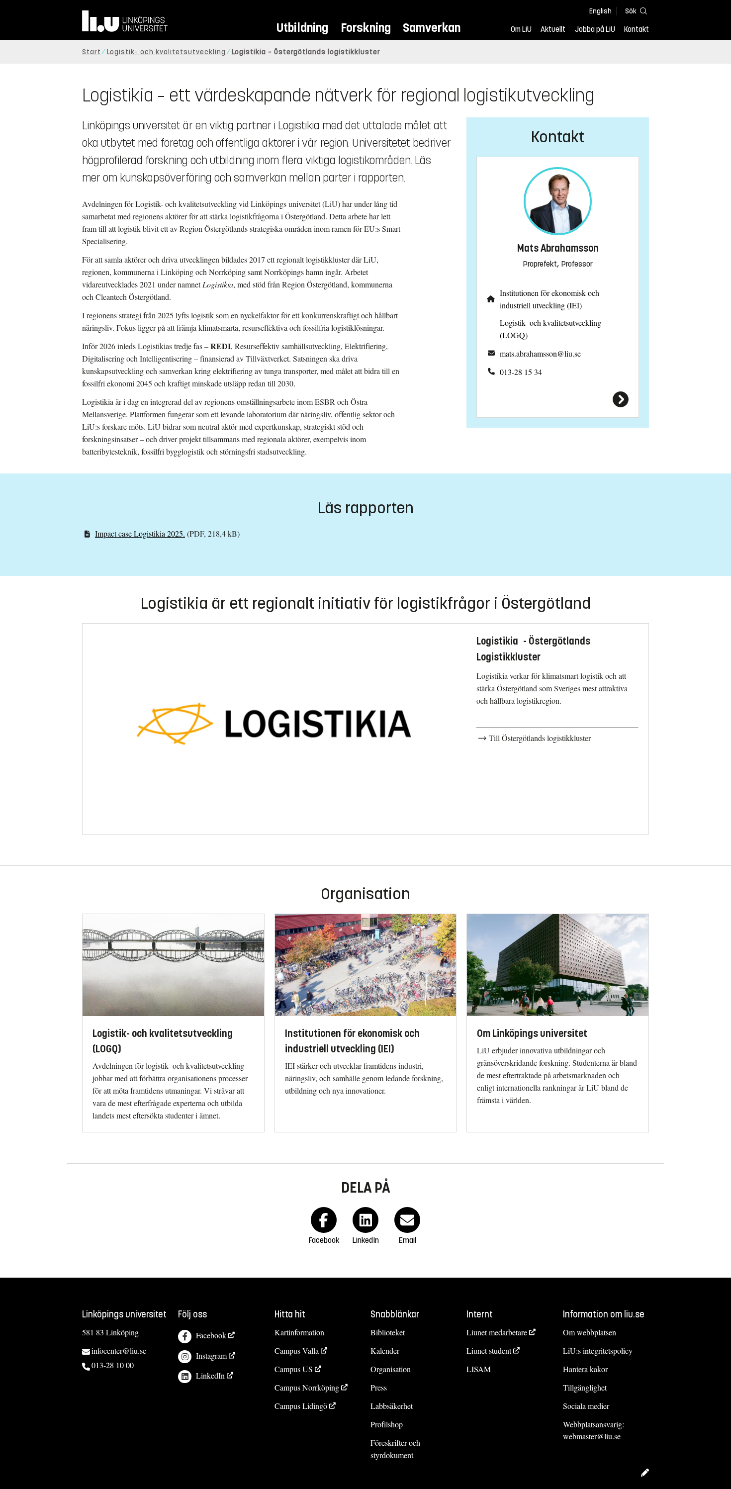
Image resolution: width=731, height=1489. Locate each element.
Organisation (390, 1369)
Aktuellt (553, 29)
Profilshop (386, 1424)
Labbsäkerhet (391, 1405)
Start (91, 52)
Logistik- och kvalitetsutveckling (166, 52)
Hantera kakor (585, 1369)
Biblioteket (387, 1332)
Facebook (211, 1335)
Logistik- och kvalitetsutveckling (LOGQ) (550, 328)
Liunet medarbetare (496, 1332)
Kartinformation (299, 1332)
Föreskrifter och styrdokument (395, 1448)
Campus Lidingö (300, 1405)
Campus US (293, 1369)
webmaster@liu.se (592, 1436)
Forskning (366, 27)
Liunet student (488, 1350)
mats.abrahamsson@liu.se (540, 353)
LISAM (478, 1369)
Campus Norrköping (306, 1387)
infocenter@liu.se (118, 1350)
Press (378, 1387)
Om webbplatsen (589, 1332)
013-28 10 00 (112, 1365)
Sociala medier (586, 1405)
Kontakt (636, 29)
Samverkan (431, 27)
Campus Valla (296, 1350)
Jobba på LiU (595, 29)
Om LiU (521, 29)
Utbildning (302, 27)
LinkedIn (210, 1375)
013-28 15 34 (521, 372)
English (600, 11)
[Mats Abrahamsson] (558, 399)
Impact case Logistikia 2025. (140, 533)
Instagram (211, 1355)
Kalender (384, 1350)
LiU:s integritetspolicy (598, 1350)
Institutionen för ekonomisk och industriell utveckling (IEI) (549, 298)
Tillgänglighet (585, 1387)
